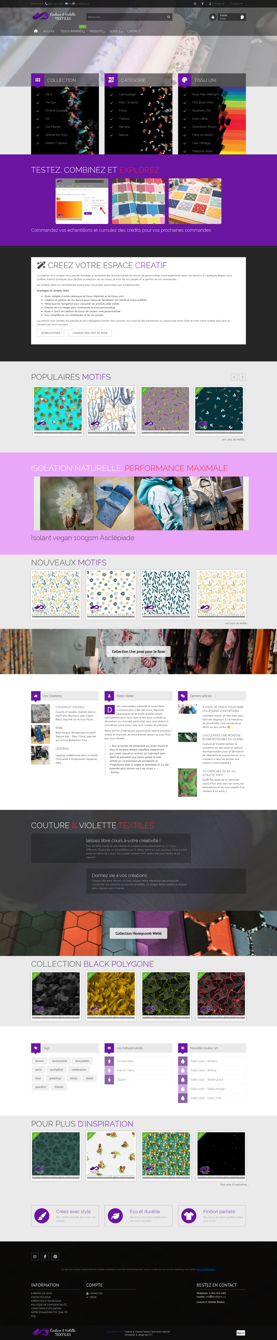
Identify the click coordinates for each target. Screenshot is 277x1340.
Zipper (121, 1079)
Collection (61, 80)
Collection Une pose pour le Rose (138, 651)
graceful (40, 1087)
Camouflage (127, 94)
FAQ (33, 1316)
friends (59, 1087)
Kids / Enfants (128, 102)
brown (39, 1061)
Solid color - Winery (203, 1061)
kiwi (38, 1078)
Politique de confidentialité (49, 1304)
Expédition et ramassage (46, 1300)
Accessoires (125, 1061)
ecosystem (82, 1061)
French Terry (125, 1070)
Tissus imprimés (72, 29)
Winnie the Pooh (56, 135)
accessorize (59, 1061)
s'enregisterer (50, 333)
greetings (55, 1078)
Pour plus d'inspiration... (234, 1184)
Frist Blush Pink (202, 102)
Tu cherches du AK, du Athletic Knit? (219, 773)
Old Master (52, 127)
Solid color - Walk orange (207, 1089)
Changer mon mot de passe (90, 333)
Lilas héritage (201, 143)
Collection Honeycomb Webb (139, 933)
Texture (124, 118)
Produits (96, 31)
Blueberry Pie (201, 110)
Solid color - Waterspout (206, 1079)
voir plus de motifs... (234, 439)
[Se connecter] (213, 17)
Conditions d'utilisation (46, 1308)
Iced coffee (200, 118)
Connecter (95, 1293)
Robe (59, 727)
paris (38, 1069)
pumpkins (56, 1069)
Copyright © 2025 (115, 1331)
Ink (47, 118)
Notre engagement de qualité (49, 1312)
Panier (223, 17)
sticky (73, 1078)
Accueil (49, 31)
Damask (124, 127)
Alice (48, 94)
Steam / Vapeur (56, 143)
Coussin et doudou (70, 707)
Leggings (62, 748)
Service (115, 31)
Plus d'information (206, 1269)
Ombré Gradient (56, 110)
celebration (79, 1069)
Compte (216, 3)
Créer (92, 1297)
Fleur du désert (202, 135)
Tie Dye (50, 102)
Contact (133, 31)
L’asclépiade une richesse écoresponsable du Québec (223, 737)
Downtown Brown (204, 127)
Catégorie (133, 80)
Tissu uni (205, 80)
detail (89, 1078)
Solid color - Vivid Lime (205, 1098)
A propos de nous (41, 1293)
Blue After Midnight (205, 94)
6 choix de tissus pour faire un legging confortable (223, 709)
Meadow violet (202, 151)
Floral (122, 110)
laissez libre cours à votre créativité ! (123, 840)
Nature (123, 135)
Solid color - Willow (203, 1070)
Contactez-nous (41, 1297)
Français (235, 3)
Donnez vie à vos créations (119, 875)
